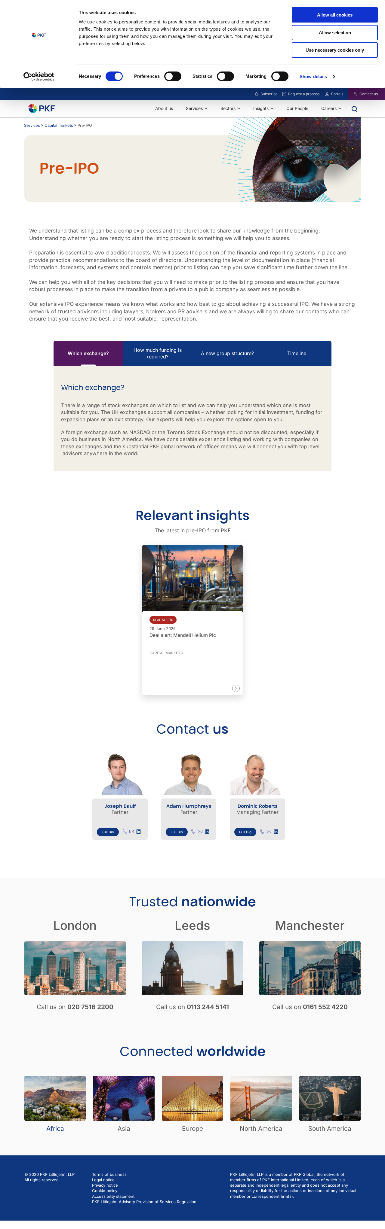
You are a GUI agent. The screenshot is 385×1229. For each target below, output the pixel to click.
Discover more (216, 688)
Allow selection (335, 32)
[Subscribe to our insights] (256, 94)
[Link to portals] (327, 94)
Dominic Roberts (258, 806)
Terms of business (109, 1174)
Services (32, 125)
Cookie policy (104, 1190)
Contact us (368, 94)
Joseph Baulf (120, 806)
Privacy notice (105, 1185)
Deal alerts (163, 620)
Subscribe (269, 94)
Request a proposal (304, 94)
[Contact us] (352, 94)
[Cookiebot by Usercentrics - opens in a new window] (39, 76)
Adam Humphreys (188, 806)
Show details (313, 76)
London (75, 925)
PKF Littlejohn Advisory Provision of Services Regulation (144, 1201)
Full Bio (108, 832)
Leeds (192, 925)
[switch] (172, 76)
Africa (55, 1128)
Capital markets (59, 125)
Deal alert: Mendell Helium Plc (182, 635)
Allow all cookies (335, 14)
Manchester (310, 925)
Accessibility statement (113, 1196)
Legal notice (103, 1179)
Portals (337, 94)
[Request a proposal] (284, 94)
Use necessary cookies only (335, 50)
